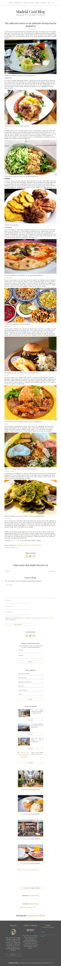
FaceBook (26, 545)
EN (50, 2)
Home (11, 2)
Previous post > (53, 571)
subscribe (50, 618)
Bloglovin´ (38, 545)
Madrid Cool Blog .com (27, 907)
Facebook (30, 904)
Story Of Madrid (16, 540)
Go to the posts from (30, 789)
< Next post (7, 571)
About (37, 2)
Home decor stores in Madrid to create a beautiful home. (37, 740)
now (42, 932)
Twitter (32, 545)
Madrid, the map (28, 2)
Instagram (30, 895)
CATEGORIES (17, 2)
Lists (26, 29)
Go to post (30, 719)
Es (48, 2)
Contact (43, 2)
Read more (13, 954)
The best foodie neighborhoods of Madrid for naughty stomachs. (37, 711)
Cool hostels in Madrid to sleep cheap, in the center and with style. (37, 725)
